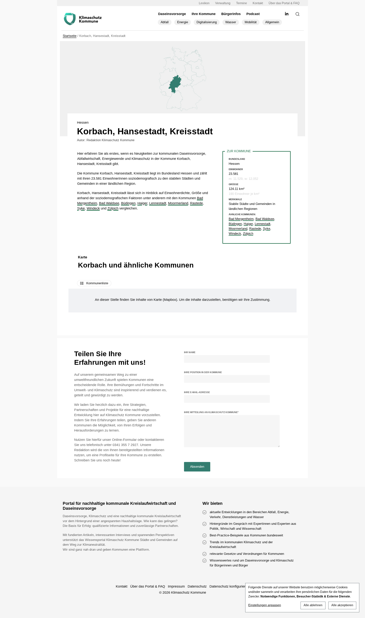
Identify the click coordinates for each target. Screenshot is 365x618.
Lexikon (204, 3)
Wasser (230, 22)
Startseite (69, 36)
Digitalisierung (207, 22)
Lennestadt (157, 203)
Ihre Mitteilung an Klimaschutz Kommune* (211, 412)
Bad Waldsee (109, 203)
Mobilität (251, 22)
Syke (81, 208)
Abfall (165, 22)
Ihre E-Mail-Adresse (197, 392)
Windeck (93, 208)
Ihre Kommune (204, 14)
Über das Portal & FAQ (284, 3)
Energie (182, 22)
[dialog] (302, 597)
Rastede (196, 203)
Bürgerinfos (231, 14)
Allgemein (272, 22)
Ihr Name (189, 352)
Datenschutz (197, 586)
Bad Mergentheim (241, 219)
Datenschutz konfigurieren (229, 586)
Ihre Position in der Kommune (203, 372)
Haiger (142, 203)
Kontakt (258, 3)
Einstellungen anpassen (264, 605)
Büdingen (128, 203)
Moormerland (178, 203)
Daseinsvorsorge (172, 14)
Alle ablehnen (313, 605)
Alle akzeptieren (342, 605)
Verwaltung (222, 3)
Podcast (253, 14)
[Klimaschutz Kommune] (84, 19)
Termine (241, 3)
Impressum (176, 586)
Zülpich (112, 208)
